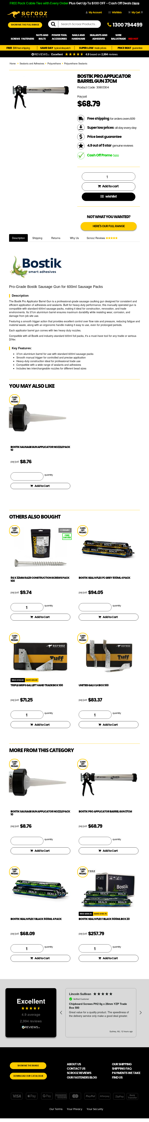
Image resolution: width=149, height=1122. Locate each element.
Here (135, 3)
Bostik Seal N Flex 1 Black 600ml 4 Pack (36, 919)
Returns (55, 238)
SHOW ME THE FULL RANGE (25, 25)
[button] (61, 1012)
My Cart (136, 12)
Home (13, 63)
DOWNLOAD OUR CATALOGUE (28, 1076)
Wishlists (117, 12)
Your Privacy (74, 1109)
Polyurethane (54, 63)
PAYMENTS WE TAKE (126, 1073)
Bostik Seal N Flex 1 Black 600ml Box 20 (104, 919)
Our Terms (56, 1109)
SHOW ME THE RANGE (28, 1066)
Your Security (95, 1109)
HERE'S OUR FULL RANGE (109, 226)
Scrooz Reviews (96, 238)
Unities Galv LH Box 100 (93, 685)
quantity (48, 475)
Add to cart (110, 186)
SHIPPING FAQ (121, 1068)
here (116, 155)
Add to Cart (42, 486)
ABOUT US (74, 1064)
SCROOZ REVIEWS (79, 1073)
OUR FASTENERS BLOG (82, 1077)
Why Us (74, 238)
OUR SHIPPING (122, 1064)
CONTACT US (76, 1068)
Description (18, 238)
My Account (95, 12)
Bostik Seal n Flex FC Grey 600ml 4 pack (104, 578)
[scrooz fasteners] (27, 14)
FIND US (117, 1077)
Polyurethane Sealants (75, 63)
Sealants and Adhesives (32, 63)
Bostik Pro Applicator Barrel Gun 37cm (105, 811)
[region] (100, 1013)
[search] (54, 24)
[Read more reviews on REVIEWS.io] (31, 1027)
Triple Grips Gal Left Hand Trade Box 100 (37, 685)
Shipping (37, 238)
